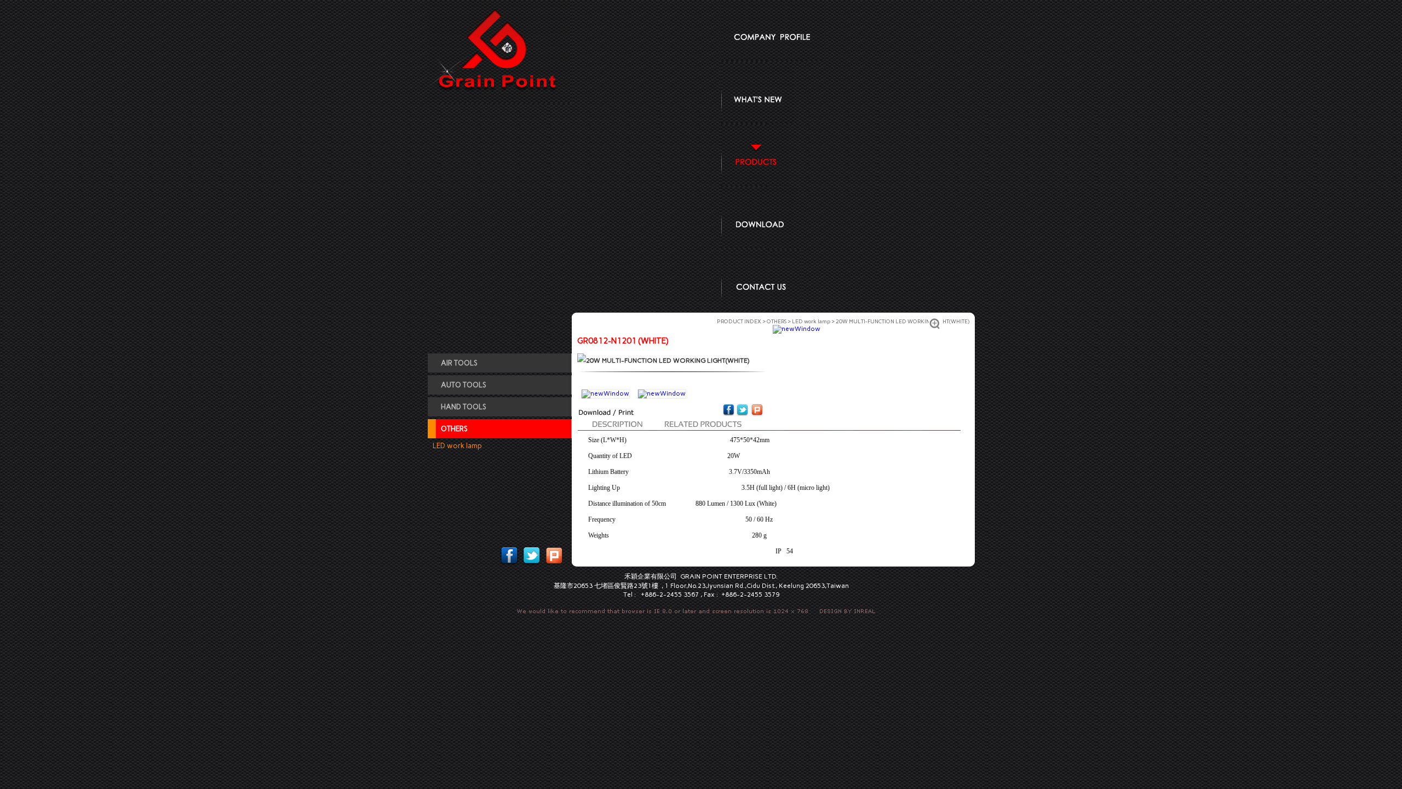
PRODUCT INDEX (739, 321)
